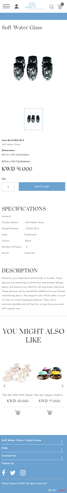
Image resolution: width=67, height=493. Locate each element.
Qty (4, 178)
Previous (4, 386)
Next (62, 386)
